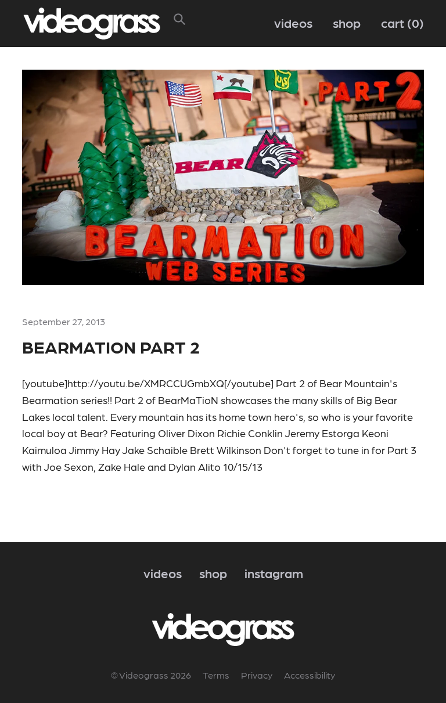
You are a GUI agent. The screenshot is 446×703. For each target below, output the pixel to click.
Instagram (273, 573)
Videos (293, 22)
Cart (400, 22)
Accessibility (309, 674)
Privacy (256, 674)
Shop (347, 22)
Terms (216, 674)
